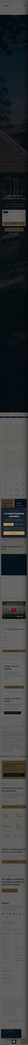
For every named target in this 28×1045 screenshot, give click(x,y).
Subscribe (14, 533)
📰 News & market (19, 524)
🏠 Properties (9, 524)
